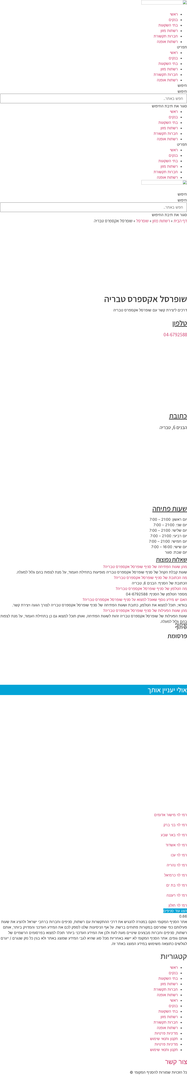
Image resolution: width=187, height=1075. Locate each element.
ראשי (174, 14)
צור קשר (176, 1062)
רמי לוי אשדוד (176, 845)
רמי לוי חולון (178, 905)
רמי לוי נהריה (177, 865)
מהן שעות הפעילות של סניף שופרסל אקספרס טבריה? (145, 610)
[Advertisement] (93, 259)
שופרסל (142, 220)
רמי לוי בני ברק (175, 825)
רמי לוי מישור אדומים (170, 814)
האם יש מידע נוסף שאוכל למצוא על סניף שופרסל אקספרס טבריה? (135, 599)
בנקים (173, 19)
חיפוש (182, 91)
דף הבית (180, 220)
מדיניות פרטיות (166, 1033)
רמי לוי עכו (179, 855)
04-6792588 (175, 335)
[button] (93, 47)
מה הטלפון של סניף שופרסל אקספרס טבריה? (151, 588)
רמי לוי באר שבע (174, 835)
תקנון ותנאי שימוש (164, 1038)
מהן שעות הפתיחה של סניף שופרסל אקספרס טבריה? (145, 566)
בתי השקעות (168, 25)
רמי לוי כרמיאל (175, 875)
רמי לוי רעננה (176, 895)
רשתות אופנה (167, 41)
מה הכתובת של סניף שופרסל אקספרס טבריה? (150, 577)
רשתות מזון (169, 30)
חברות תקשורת (166, 36)
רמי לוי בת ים (176, 885)
